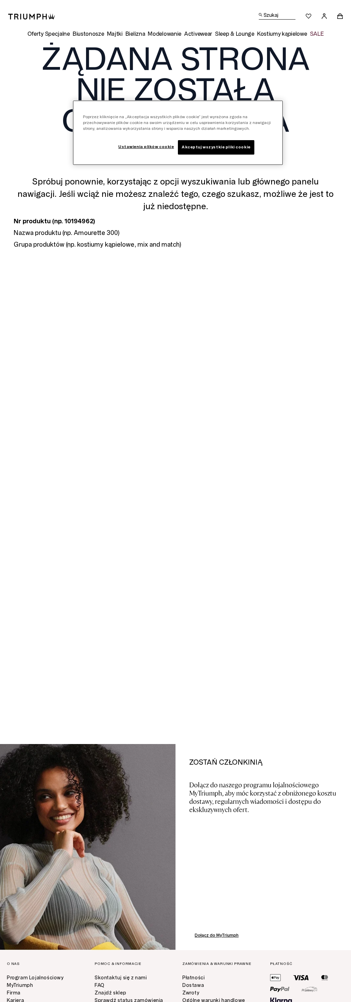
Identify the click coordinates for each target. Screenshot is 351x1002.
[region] (178, 132)
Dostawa (193, 985)
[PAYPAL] (279, 989)
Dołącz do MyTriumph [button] (217, 935)
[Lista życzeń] (308, 16)
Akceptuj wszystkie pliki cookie (216, 147)
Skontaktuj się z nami (121, 977)
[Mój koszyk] (340, 16)
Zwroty (190, 992)
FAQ (100, 985)
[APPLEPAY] (275, 977)
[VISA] (301, 977)
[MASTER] (324, 977)
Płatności (193, 977)
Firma (14, 992)
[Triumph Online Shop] (31, 16)
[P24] (309, 989)
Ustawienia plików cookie (146, 147)
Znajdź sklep (110, 992)
